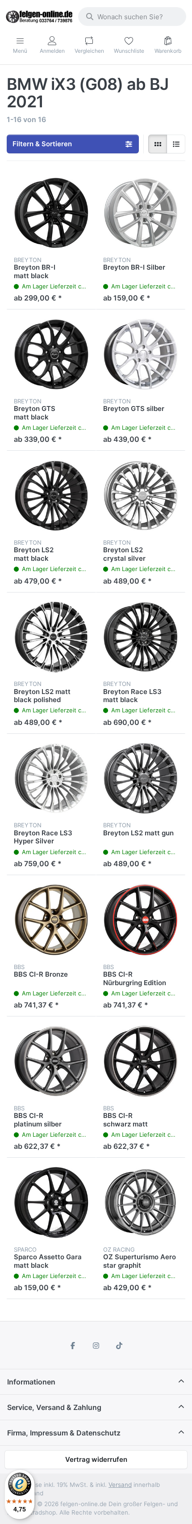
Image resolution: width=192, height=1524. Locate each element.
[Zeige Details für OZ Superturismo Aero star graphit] (140, 1202)
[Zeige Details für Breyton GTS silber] (140, 354)
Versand (120, 1484)
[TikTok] (119, 1345)
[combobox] (132, 16)
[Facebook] (73, 1345)
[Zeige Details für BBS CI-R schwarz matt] (140, 1061)
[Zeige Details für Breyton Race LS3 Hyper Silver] (51, 778)
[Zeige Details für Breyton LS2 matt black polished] (51, 637)
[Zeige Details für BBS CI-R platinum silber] (51, 1061)
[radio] (157, 144)
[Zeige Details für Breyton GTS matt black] (51, 354)
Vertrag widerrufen (96, 1459)
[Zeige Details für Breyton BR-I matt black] (51, 212)
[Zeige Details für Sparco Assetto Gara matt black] (51, 1202)
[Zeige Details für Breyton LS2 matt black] (51, 495)
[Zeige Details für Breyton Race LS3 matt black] (140, 637)
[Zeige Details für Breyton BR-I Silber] (140, 212)
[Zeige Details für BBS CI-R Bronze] (51, 919)
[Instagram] (96, 1345)
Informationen (31, 1381)
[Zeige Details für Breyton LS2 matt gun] (140, 778)
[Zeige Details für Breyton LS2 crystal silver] (140, 495)
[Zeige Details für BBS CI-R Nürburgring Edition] (140, 919)
